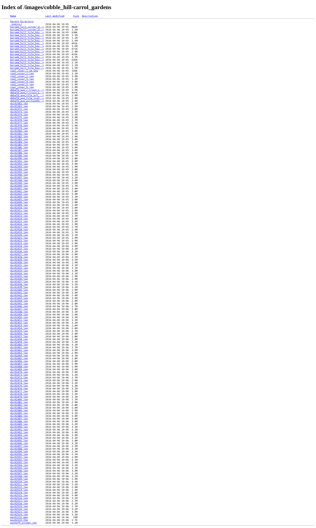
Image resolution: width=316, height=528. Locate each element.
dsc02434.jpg (19, 273)
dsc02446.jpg (19, 306)
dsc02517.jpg (19, 501)
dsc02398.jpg (19, 180)
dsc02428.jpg (19, 257)
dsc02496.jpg (19, 443)
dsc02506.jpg (19, 470)
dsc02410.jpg (19, 207)
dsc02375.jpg (19, 117)
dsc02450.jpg (19, 317)
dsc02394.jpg (19, 169)
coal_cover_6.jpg (22, 87)
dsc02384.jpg (19, 142)
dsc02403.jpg (19, 194)
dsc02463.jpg (19, 353)
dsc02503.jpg (19, 462)
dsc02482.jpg (19, 405)
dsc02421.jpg (19, 238)
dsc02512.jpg (19, 487)
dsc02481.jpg (19, 402)
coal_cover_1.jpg (22, 73)
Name (13, 16)
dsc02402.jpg (19, 191)
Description (90, 16)
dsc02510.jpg (19, 481)
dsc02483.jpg (19, 407)
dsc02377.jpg (19, 122)
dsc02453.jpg (19, 325)
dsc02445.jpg (19, 303)
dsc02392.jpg (19, 164)
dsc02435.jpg (19, 276)
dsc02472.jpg (19, 377)
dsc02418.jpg (19, 229)
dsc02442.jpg (19, 295)
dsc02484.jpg (19, 410)
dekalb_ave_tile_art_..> (27, 95)
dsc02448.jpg (19, 311)
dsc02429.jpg (19, 259)
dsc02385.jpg (19, 144)
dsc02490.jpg (19, 427)
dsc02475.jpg (19, 385)
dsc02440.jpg (19, 290)
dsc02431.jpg (19, 265)
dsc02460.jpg (19, 344)
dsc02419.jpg (19, 232)
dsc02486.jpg (19, 416)
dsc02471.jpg (19, 374)
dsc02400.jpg (19, 185)
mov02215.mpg (19, 517)
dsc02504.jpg (19, 465)
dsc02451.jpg (19, 320)
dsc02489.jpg (19, 424)
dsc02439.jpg (19, 287)
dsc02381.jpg (19, 133)
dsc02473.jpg (19, 380)
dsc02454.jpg (19, 328)
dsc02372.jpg (19, 109)
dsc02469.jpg (19, 369)
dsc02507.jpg (19, 473)
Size (76, 16)
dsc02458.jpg (19, 339)
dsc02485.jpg (19, 413)
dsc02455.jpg (19, 331)
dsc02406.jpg (19, 202)
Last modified (54, 16)
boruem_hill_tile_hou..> (27, 32)
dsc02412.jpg (19, 213)
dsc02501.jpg (19, 457)
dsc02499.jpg (19, 451)
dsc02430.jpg (19, 262)
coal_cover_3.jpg (22, 79)
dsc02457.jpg (19, 336)
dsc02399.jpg (19, 183)
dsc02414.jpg (19, 218)
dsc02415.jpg (19, 221)
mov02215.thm (19, 520)
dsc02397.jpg (19, 177)
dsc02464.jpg (19, 355)
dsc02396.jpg (19, 175)
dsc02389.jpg (19, 155)
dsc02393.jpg (19, 166)
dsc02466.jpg (19, 361)
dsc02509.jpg (19, 479)
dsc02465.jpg (19, 358)
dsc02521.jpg (19, 511)
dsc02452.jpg (19, 322)
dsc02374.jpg (19, 114)
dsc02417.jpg (19, 227)
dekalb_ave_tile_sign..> (27, 98)
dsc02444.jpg (19, 301)
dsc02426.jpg (19, 251)
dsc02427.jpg (19, 254)
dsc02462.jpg (19, 350)
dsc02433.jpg (19, 270)
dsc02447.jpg (19, 309)
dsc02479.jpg (19, 396)
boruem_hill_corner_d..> (27, 27)
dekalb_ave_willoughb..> (27, 101)
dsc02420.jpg (19, 235)
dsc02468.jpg (19, 366)
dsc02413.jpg (19, 216)
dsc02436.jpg (19, 279)
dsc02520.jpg (19, 509)
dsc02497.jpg (19, 446)
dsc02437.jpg (19, 281)
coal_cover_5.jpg (22, 84)
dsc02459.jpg (19, 342)
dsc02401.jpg (19, 188)
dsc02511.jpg (19, 484)
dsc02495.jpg (19, 440)
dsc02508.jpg (19, 476)
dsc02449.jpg (19, 314)
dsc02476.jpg (19, 388)
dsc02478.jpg (19, 394)
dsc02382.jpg (19, 136)
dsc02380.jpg (19, 131)
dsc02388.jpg (19, 153)
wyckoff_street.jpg (23, 522)
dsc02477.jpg (19, 391)
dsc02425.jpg (19, 248)
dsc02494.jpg (19, 437)
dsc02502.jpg (19, 459)
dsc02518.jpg (19, 503)
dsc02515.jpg (19, 495)
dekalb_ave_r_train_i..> (27, 90)
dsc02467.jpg (19, 364)
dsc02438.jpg (19, 284)
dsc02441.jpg (19, 292)
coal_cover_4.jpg (22, 81)
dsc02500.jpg (19, 454)
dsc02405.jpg (19, 199)
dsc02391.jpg (19, 161)
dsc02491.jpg (19, 429)
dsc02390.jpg (19, 158)
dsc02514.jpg (19, 492)
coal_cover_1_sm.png (24, 70)
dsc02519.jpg (19, 506)
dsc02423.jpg (19, 243)
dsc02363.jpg (19, 106)
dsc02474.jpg (19, 383)
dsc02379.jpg (19, 128)
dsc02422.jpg (19, 240)
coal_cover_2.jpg (22, 76)
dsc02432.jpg (19, 268)
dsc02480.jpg (19, 399)
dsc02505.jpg (19, 468)
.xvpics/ (16, 24)
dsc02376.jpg (19, 120)
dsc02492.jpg (19, 432)
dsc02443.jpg (19, 298)
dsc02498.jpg (19, 448)
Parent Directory (22, 21)
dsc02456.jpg (19, 333)
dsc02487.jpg (19, 418)
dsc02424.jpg (19, 246)
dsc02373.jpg (19, 111)
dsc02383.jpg (19, 139)
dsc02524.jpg (19, 514)
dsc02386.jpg (19, 147)
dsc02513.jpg (19, 490)
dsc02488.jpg (19, 421)
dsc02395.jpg (19, 172)
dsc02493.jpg (19, 435)
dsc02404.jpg (19, 196)
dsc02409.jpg (19, 205)
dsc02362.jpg (19, 103)
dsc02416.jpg (19, 224)
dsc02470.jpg (19, 372)
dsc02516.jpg (19, 498)
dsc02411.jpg (19, 210)
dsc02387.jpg (19, 150)
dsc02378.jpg (19, 125)
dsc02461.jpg (19, 347)
